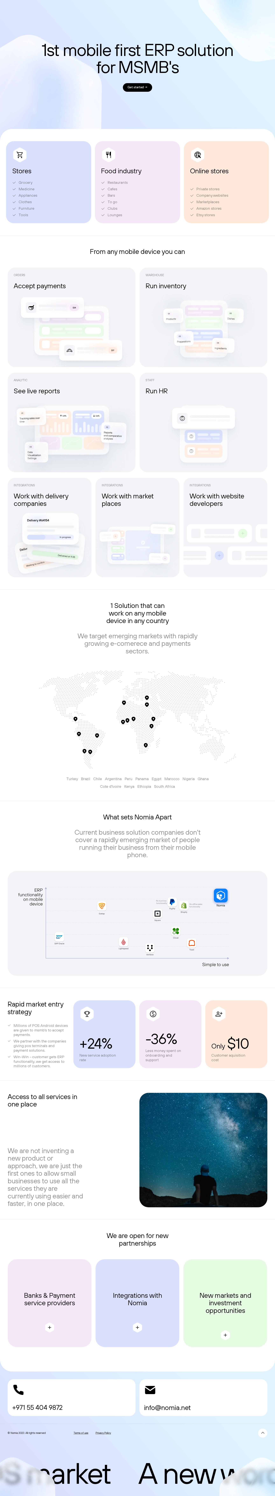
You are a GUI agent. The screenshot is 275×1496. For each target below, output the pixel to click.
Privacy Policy (103, 1432)
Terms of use (81, 1432)
